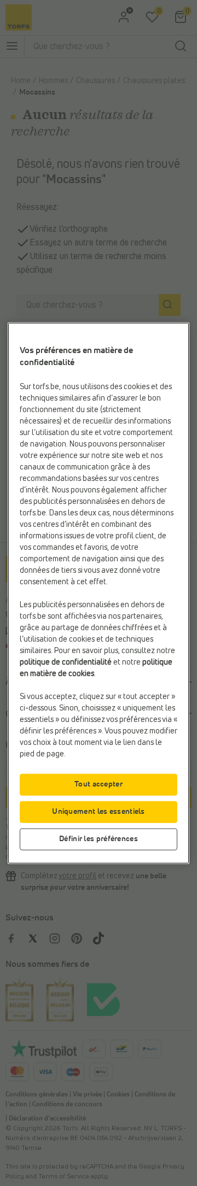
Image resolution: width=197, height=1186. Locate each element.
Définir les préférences (98, 838)
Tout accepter (98, 784)
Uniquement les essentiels (98, 811)
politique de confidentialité (66, 662)
